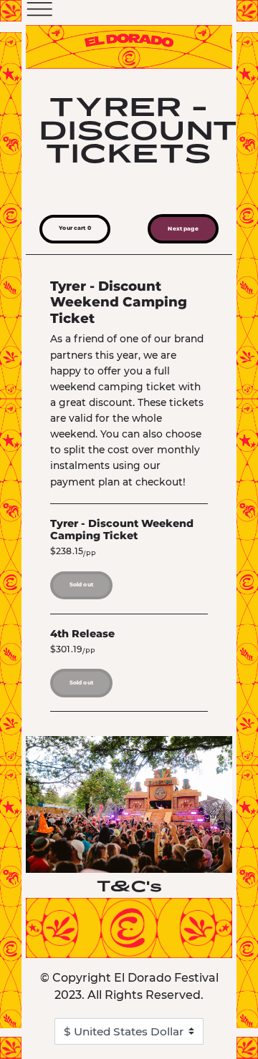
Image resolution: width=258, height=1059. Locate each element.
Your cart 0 (75, 228)
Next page (183, 229)
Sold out (81, 584)
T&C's (129, 885)
